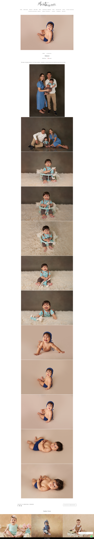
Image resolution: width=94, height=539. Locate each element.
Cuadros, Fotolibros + (46, 11)
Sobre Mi (63, 11)
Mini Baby (36, 9)
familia (63, 9)
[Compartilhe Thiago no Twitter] (19, 505)
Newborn (30, 9)
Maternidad (26, 9)
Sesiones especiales (70, 9)
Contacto (53, 11)
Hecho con (47, 538)
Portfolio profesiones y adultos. (35, 11)
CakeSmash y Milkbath (46, 9)
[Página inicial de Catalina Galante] (47, 4)
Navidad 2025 (58, 9)
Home (21, 9)
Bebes (40, 9)
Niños (53, 9)
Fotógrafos (59, 11)
